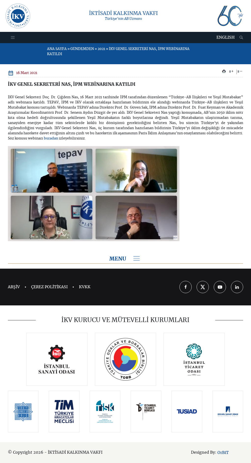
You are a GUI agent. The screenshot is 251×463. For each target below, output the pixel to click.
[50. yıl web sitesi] (229, 16)
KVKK (84, 287)
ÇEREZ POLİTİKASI (49, 287)
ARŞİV (14, 287)
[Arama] (241, 37)
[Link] (56, 359)
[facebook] (185, 287)
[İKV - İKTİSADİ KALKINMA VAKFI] (18, 16)
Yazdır (224, 71)
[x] (203, 287)
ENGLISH (225, 37)
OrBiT (223, 453)
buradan (51, 138)
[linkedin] (237, 287)
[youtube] (220, 287)
